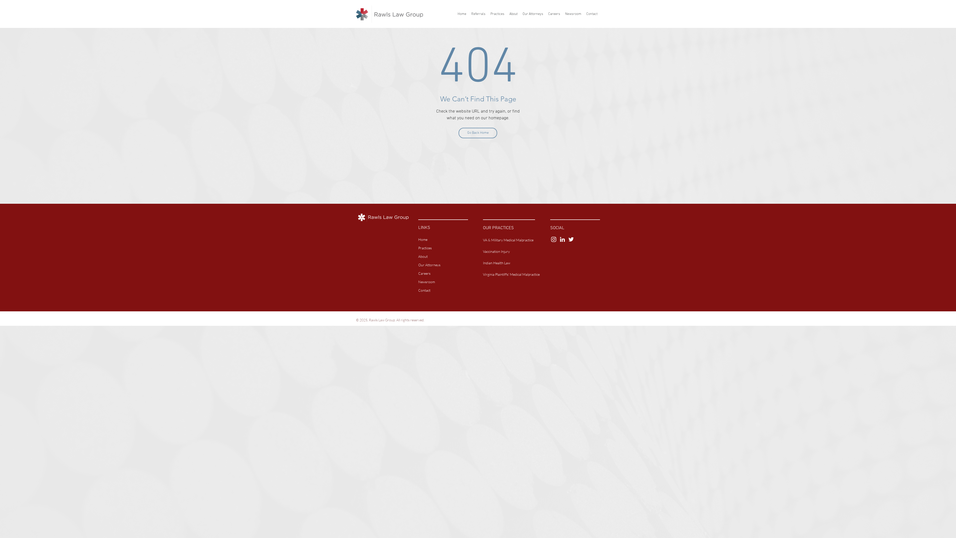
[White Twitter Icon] (571, 239)
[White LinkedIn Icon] (562, 239)
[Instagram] (553, 239)
